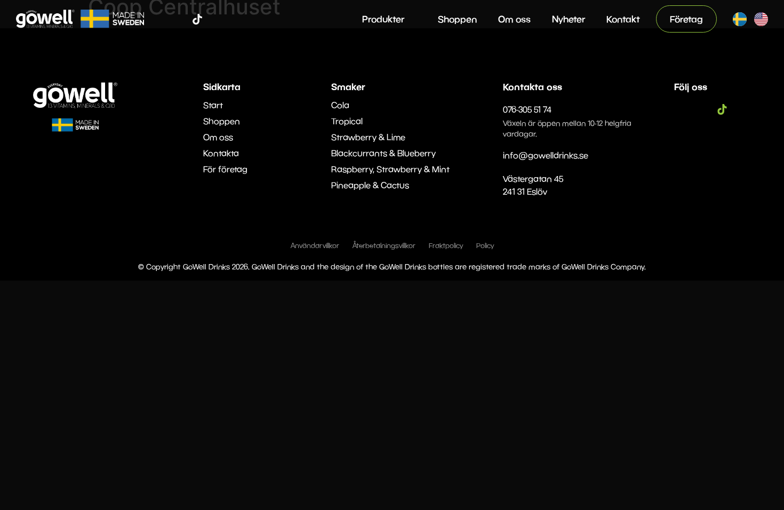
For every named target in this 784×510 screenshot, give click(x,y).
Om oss (514, 19)
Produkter (383, 19)
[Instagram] (181, 19)
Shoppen (457, 19)
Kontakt (623, 19)
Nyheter (568, 19)
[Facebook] (165, 19)
